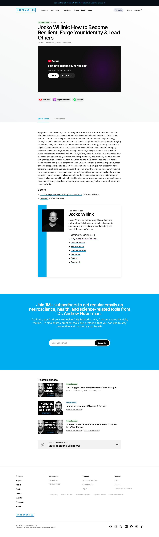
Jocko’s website (78, 250)
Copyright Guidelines (99, 494)
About (90, 10)
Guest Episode (44, 22)
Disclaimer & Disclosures (115, 494)
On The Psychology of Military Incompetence (61, 194)
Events (76, 10)
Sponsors (20, 502)
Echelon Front (77, 246)
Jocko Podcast (78, 242)
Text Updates (54, 484)
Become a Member (89, 480)
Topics (19, 480)
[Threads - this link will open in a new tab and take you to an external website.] (136, 526)
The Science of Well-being (74, 391)
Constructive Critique (123, 489)
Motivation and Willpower (63, 43)
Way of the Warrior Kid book (84, 239)
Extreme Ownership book (83, 235)
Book (83, 10)
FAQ (116, 480)
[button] (44, 10)
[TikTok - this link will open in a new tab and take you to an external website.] (142, 526)
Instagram (75, 254)
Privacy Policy (53, 494)
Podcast (19, 476)
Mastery (44, 198)
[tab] (43, 118)
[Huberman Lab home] (26, 10)
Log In (129, 10)
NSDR (18, 485)
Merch (18, 506)
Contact (118, 484)
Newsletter (67, 10)
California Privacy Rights (82, 494)
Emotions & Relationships (46, 43)
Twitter (74, 258)
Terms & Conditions (66, 494)
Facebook (75, 262)
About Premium (88, 484)
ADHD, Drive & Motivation (92, 430)
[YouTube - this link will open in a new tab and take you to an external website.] (110, 526)
